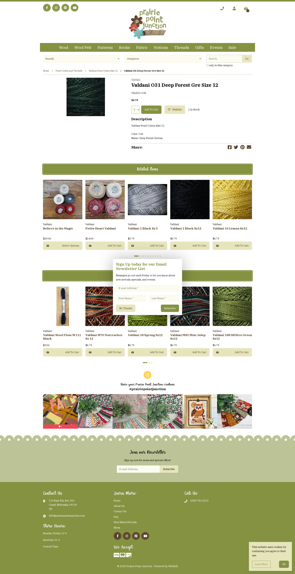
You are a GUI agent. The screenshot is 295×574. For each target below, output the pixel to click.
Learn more (261, 564)
